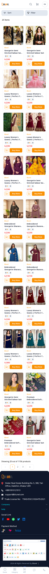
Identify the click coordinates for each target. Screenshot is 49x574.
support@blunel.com (14, 494)
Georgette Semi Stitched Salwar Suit (35, 52)
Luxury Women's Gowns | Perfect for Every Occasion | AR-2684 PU (13, 184)
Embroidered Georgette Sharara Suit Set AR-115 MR (35, 269)
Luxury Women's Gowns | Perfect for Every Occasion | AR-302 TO (35, 357)
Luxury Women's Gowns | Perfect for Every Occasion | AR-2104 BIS (13, 141)
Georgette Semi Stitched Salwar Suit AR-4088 (35, 183)
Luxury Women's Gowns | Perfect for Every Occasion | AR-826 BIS (13, 97)
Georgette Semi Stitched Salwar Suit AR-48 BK (13, 53)
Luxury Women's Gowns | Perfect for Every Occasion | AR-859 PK (35, 97)
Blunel (34, 563)
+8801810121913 (12, 490)
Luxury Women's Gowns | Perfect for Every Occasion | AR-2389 (35, 141)
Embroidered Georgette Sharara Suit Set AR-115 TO (12, 269)
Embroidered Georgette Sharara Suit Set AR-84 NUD (35, 226)
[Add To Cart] (6, 64)
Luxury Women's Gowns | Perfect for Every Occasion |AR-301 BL (13, 357)
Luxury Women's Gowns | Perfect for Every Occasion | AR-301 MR (13, 314)
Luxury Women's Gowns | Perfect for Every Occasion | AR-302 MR (35, 314)
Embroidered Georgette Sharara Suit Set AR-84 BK (12, 226)
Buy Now (16, 63)
